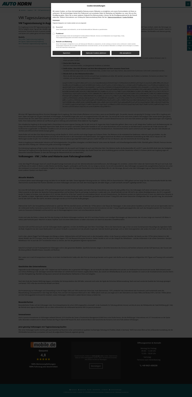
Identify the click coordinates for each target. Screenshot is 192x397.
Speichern (66, 53)
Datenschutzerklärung (115, 17)
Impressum (56, 20)
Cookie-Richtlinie (127, 17)
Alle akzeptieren (125, 53)
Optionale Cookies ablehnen (96, 53)
